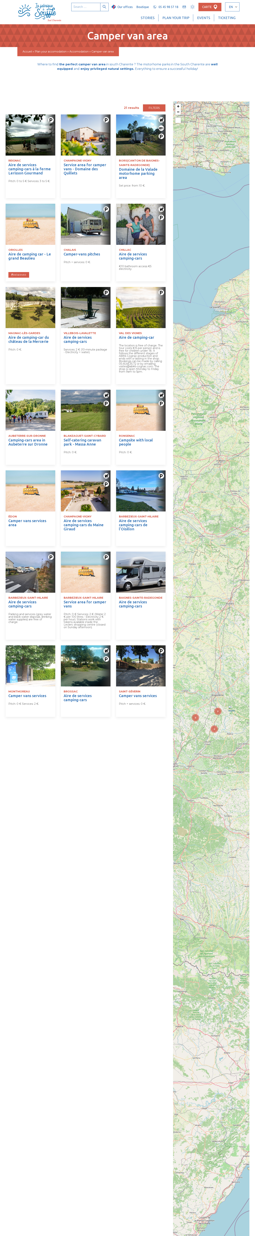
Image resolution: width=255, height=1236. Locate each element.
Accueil (27, 51)
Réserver (19, 275)
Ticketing (227, 18)
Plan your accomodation (51, 51)
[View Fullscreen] (178, 120)
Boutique (142, 7)
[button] (214, 729)
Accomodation (79, 51)
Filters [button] (154, 108)
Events (203, 18)
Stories (148, 18)
